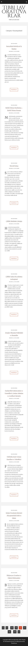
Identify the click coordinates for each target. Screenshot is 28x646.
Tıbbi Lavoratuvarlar (14, 12)
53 (24, 627)
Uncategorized (14, 43)
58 (15, 631)
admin (18, 51)
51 (16, 627)
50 (12, 627)
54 (9, 631)
